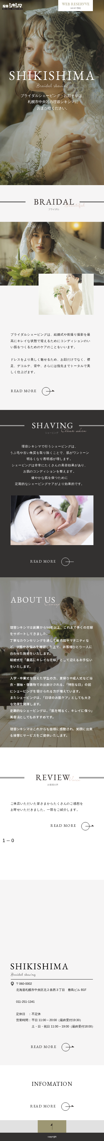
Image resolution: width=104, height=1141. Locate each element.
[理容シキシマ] (12, 6)
